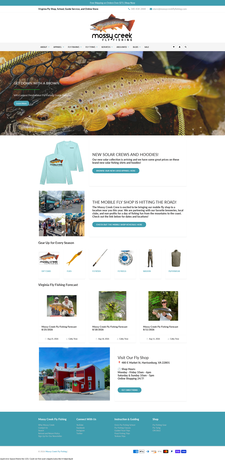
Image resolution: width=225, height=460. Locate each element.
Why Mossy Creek (46, 425)
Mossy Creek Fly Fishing (56, 451)
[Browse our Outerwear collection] (176, 258)
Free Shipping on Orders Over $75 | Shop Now (112, 2)
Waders (147, 271)
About (43, 47)
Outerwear (174, 271)
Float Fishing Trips (122, 433)
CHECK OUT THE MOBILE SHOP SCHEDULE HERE (119, 224)
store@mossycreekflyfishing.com (170, 8)
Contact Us (43, 428)
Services (105, 47)
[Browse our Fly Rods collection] (100, 258)
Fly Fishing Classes (122, 428)
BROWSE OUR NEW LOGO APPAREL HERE (115, 171)
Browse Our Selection (26, 103)
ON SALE (157, 430)
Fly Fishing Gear (159, 425)
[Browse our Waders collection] (151, 258)
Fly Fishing (73, 47)
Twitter (79, 433)
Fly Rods (96, 271)
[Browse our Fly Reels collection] (125, 258)
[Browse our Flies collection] (74, 258)
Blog (135, 47)
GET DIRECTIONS (130, 390)
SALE (147, 47)
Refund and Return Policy (49, 433)
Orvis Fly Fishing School (124, 425)
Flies (69, 271)
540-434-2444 (138, 8)
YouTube (79, 425)
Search (41, 430)
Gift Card (46, 271)
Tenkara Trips (120, 436)
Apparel (57, 47)
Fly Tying (90, 47)
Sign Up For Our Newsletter (50, 436)
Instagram (80, 430)
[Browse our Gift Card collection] (49, 255)
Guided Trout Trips (122, 430)
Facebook (80, 428)
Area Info (122, 47)
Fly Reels (122, 271)
